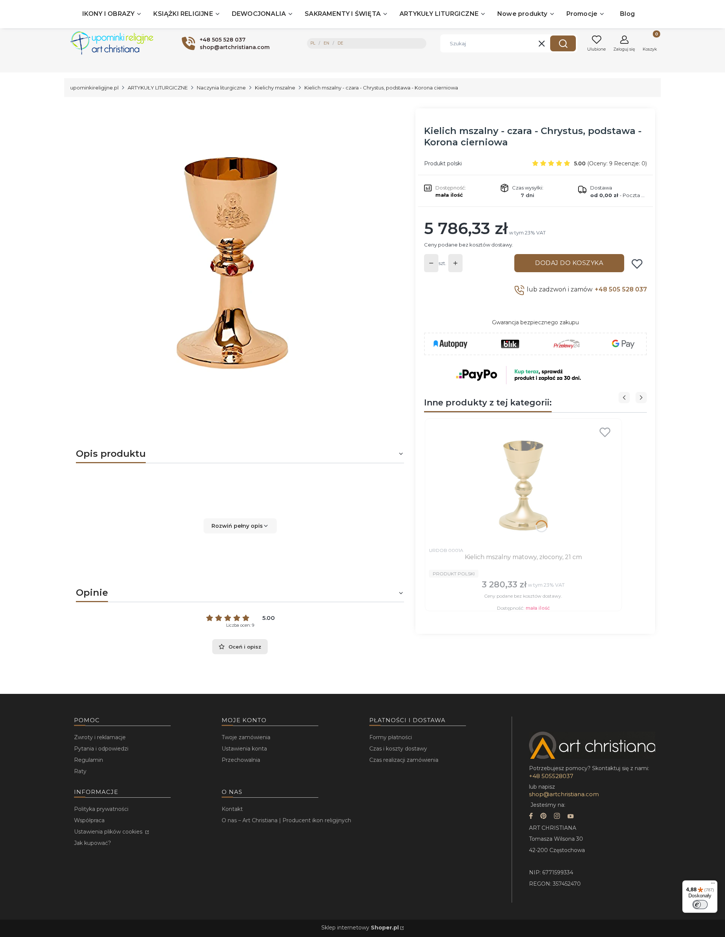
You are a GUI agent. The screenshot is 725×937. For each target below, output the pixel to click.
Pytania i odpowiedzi (101, 748)
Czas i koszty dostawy (398, 748)
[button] (563, 43)
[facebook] (531, 817)
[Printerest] (543, 817)
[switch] (700, 904)
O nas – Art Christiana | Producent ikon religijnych (286, 820)
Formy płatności (390, 737)
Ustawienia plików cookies (109, 831)
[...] (233, 257)
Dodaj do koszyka (569, 263)
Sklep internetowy (360, 927)
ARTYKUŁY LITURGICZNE (158, 88)
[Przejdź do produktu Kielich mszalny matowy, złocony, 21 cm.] (523, 482)
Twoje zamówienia (246, 737)
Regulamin (88, 760)
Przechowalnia (241, 760)
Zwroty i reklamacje (100, 737)
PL (312, 43)
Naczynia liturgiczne (221, 88)
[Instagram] (557, 817)
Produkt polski (443, 163)
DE (340, 43)
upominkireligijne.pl (94, 88)
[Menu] (712, 884)
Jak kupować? (92, 843)
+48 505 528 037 (621, 289)
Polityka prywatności (101, 809)
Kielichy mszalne (275, 88)
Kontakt (232, 809)
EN (326, 43)
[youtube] (571, 817)
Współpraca (89, 820)
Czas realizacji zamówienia (403, 760)
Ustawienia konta (244, 748)
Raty (80, 771)
